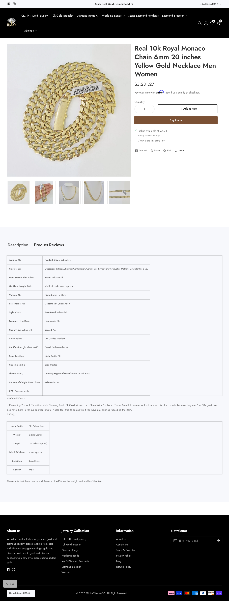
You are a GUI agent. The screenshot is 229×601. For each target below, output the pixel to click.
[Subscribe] (218, 540)
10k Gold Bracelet (62, 16)
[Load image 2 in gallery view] (43, 192)
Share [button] (181, 150)
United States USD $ (209, 4)
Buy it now (176, 120)
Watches (29, 31)
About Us (121, 539)
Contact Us (122, 544)
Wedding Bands (112, 16)
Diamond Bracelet (173, 16)
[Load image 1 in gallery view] (18, 192)
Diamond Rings (86, 16)
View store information (151, 140)
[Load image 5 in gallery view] (119, 192)
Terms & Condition (126, 550)
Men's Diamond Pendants (143, 16)
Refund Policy (123, 567)
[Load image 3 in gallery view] (69, 192)
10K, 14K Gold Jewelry (34, 16)
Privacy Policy (123, 556)
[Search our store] (200, 23)
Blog (118, 561)
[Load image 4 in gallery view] (94, 192)
